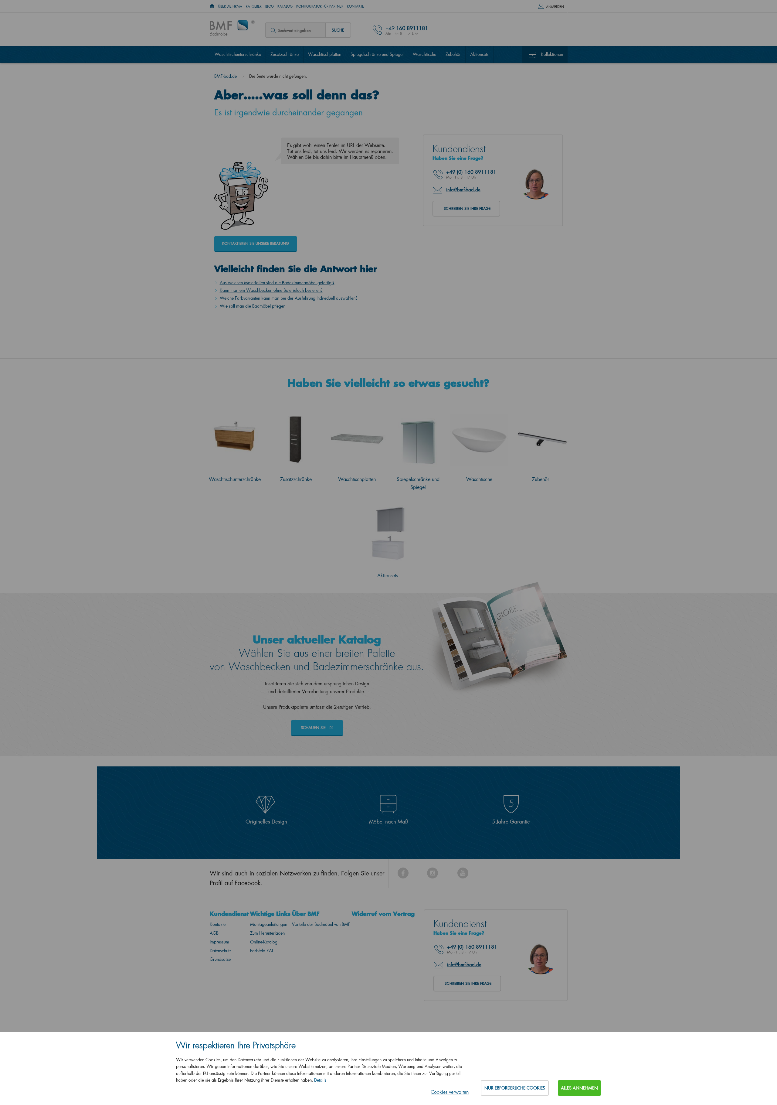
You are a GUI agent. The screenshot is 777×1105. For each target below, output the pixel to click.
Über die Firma (230, 6)
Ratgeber (254, 6)
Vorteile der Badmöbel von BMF (321, 924)
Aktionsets (479, 54)
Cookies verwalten (450, 1092)
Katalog (285, 6)
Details (320, 1080)
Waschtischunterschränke (238, 54)
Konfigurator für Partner (319, 6)
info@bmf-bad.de (463, 189)
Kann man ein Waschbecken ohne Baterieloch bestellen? (271, 290)
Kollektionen (552, 54)
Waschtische (424, 54)
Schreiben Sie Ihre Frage (467, 208)
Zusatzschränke (284, 54)
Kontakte (355, 6)
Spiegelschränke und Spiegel (377, 54)
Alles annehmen (579, 1088)
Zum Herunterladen (267, 933)
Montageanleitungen (268, 924)
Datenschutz (220, 950)
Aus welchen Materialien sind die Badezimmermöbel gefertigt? (277, 282)
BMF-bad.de (225, 76)
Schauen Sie (314, 727)
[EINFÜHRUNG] (212, 6)
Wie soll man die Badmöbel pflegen (252, 306)
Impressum (219, 942)
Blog (269, 6)
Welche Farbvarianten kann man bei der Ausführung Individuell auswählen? (289, 298)
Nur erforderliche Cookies (514, 1088)
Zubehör (453, 54)
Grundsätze (220, 959)
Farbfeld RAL (261, 950)
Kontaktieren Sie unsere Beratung (255, 243)
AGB (214, 933)
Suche (338, 29)
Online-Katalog (263, 942)
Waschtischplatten (324, 54)
